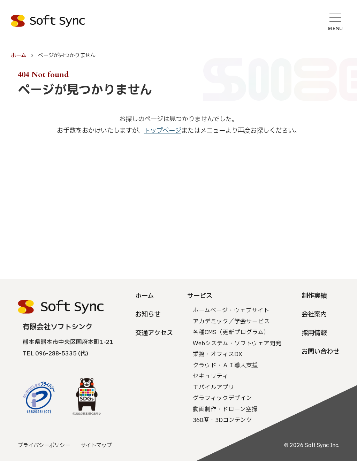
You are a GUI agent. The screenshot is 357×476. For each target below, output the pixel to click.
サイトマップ (96, 446)
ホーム (18, 56)
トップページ (162, 131)
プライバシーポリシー (44, 446)
